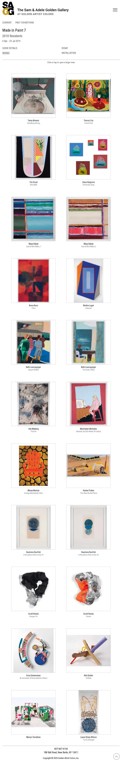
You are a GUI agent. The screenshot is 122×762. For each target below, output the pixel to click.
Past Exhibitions (24, 22)
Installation (69, 53)
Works (6, 53)
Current (7, 22)
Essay (65, 48)
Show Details (9, 48)
